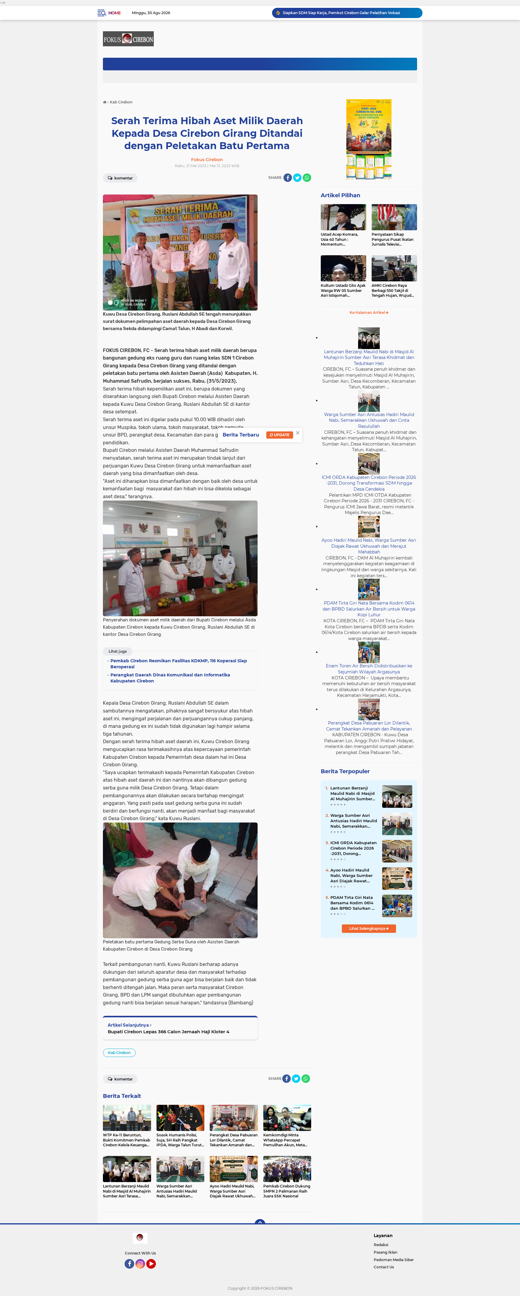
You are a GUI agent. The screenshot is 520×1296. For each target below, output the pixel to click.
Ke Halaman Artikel (368, 312)
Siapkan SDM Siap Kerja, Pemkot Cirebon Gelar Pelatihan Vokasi (341, 13)
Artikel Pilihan (340, 195)
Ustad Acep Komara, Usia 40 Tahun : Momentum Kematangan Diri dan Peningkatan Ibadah (340, 239)
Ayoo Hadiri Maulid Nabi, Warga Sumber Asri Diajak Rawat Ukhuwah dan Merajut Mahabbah (369, 546)
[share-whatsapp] (307, 177)
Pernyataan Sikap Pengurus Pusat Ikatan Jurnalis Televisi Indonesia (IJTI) (392, 239)
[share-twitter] (297, 177)
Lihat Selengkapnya (367, 928)
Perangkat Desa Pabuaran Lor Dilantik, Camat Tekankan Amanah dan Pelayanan (369, 726)
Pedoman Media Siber (394, 1260)
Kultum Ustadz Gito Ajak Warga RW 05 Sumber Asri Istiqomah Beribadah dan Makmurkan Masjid (343, 290)
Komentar (123, 178)
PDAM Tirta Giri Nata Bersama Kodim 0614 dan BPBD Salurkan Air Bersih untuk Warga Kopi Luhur (369, 608)
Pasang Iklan (385, 1252)
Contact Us (384, 1267)
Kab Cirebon (119, 1052)
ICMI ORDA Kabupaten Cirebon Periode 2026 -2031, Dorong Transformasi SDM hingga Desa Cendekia (369, 483)
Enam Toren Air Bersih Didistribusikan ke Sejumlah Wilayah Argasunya (369, 669)
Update (281, 435)
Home (114, 13)
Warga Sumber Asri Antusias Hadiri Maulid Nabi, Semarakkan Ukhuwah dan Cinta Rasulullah (369, 420)
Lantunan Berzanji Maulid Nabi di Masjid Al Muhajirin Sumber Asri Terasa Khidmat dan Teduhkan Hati (369, 357)
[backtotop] (260, 1224)
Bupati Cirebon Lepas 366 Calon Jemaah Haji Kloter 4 (168, 1031)
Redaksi (381, 1244)
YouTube (155, 1271)
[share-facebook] (287, 177)
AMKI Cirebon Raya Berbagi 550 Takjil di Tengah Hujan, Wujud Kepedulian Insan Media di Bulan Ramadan (393, 290)
